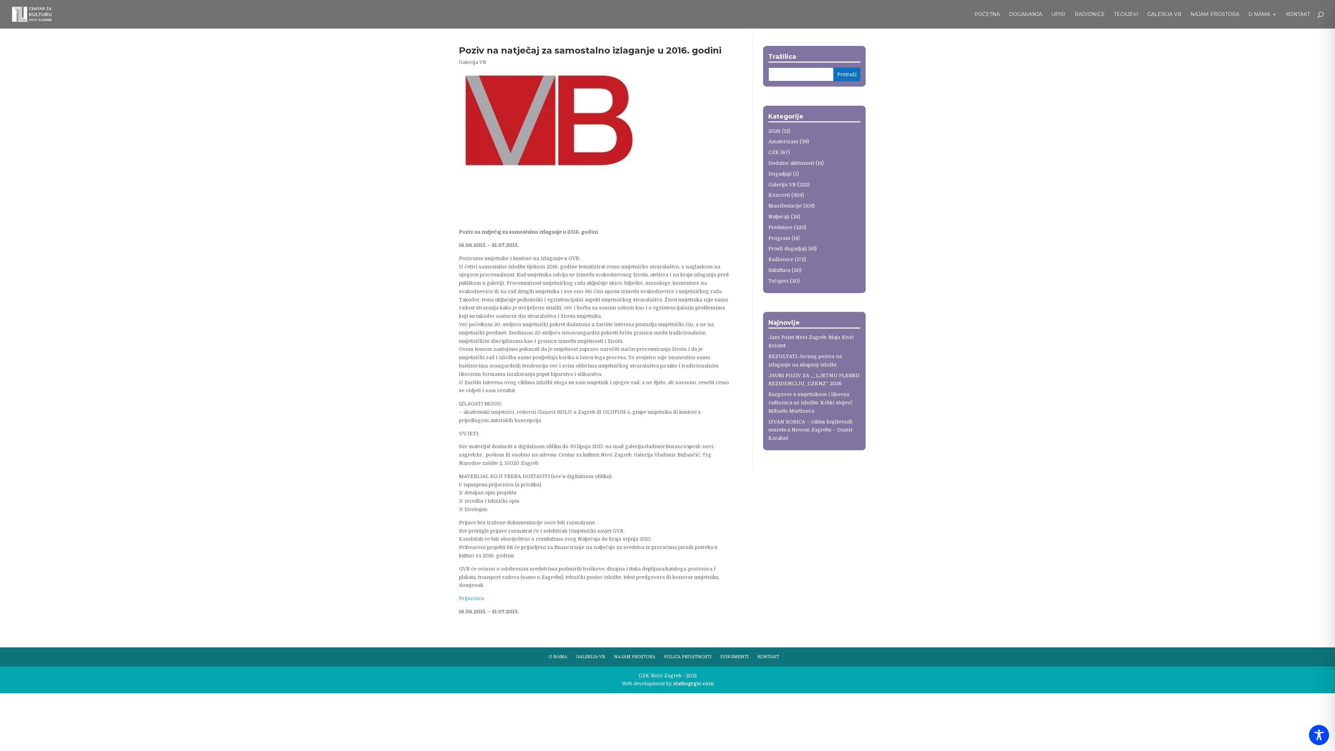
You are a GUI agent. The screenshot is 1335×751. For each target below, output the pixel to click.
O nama (1259, 14)
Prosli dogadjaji (787, 248)
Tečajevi (1126, 14)
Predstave (780, 227)
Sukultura (779, 270)
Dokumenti (734, 656)
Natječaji (779, 216)
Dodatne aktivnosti (791, 163)
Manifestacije (785, 206)
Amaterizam (783, 141)
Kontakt (1298, 14)
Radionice (1090, 14)
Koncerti (779, 195)
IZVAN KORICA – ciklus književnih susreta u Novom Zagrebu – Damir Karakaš (810, 430)
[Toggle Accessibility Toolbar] (1319, 735)
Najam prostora (1214, 14)
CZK (773, 152)
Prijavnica (471, 598)
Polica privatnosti (688, 656)
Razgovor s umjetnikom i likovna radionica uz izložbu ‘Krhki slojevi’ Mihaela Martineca (810, 402)
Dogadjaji (780, 174)
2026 (774, 131)
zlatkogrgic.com (693, 683)
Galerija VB (1164, 14)
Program (779, 238)
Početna (987, 14)
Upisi (1058, 14)
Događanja (1025, 14)
